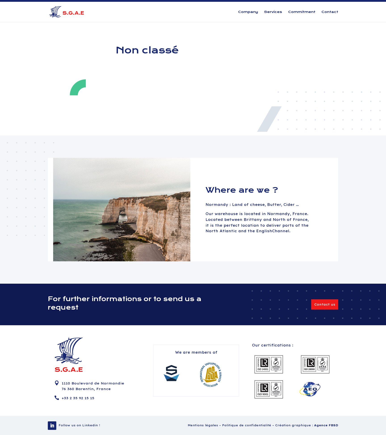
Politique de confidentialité (247, 425)
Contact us (324, 304)
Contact (329, 12)
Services (273, 12)
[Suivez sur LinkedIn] (52, 425)
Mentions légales (203, 425)
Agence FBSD (326, 425)
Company (248, 12)
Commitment (301, 12)
